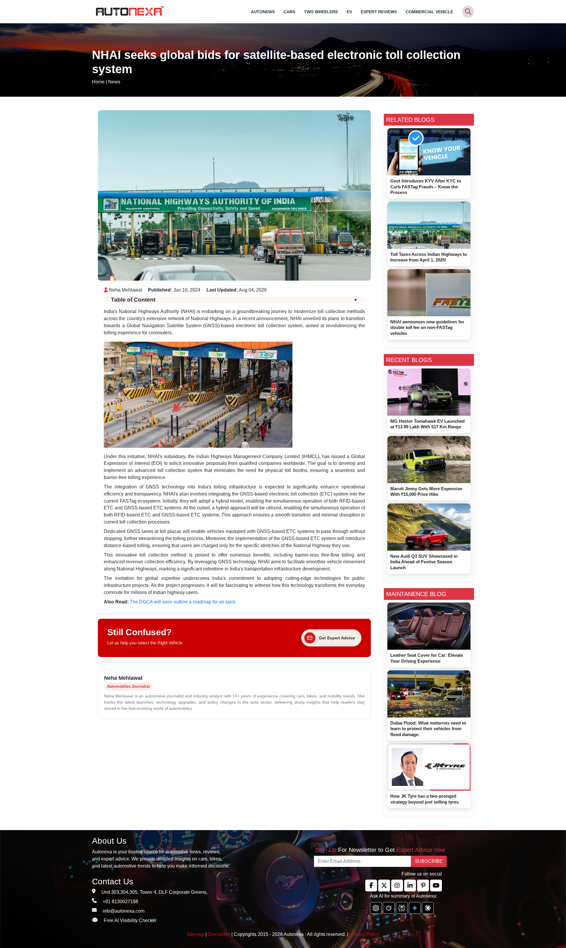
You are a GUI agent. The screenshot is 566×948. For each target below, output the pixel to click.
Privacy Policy (364, 934)
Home (98, 81)
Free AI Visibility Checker (130, 920)
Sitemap (196, 934)
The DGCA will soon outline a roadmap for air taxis (182, 601)
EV (349, 11)
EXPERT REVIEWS (379, 11)
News (114, 81)
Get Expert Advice (337, 638)
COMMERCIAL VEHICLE (429, 11)
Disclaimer (219, 934)
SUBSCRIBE (429, 861)
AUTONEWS (263, 11)
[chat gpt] (376, 908)
